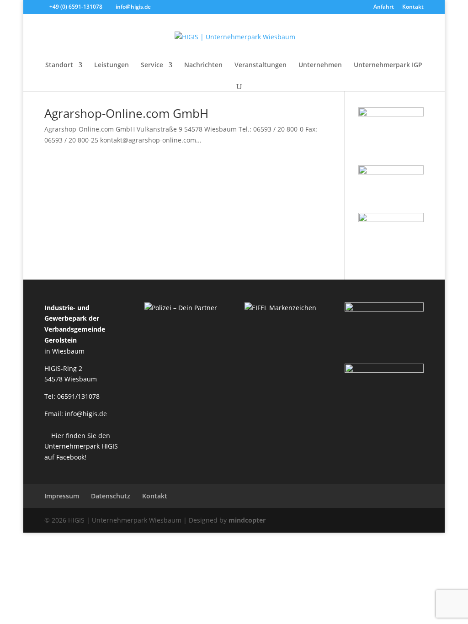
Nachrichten (203, 65)
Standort (59, 65)
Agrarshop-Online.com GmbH (126, 113)
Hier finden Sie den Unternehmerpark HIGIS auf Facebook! (81, 446)
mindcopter (247, 520)
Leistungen (111, 65)
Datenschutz (110, 496)
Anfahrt (383, 7)
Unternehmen (320, 65)
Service (152, 65)
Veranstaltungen (260, 65)
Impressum (61, 496)
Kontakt (413, 7)
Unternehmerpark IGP (388, 65)
